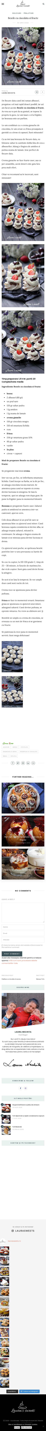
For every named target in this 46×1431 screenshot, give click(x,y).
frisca (5, 756)
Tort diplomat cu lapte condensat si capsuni (28, 1116)
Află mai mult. (26, 1427)
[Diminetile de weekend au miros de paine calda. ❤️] (4, 1342)
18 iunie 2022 (23, 23)
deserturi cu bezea (10, 751)
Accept (17, 1427)
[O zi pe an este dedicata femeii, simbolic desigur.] (4, 1362)
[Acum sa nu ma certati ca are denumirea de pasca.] (4, 1312)
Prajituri (29, 13)
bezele (15, 747)
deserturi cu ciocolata (28, 751)
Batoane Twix (40, 979)
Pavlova (14, 756)
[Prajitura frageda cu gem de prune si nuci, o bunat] (4, 1373)
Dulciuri (16, 13)
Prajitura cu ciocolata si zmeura (11, 979)
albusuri (6, 747)
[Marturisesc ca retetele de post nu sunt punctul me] (4, 1383)
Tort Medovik (17, 1127)
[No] (43, 1426)
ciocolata (24, 747)
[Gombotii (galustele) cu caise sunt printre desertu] (4, 1291)
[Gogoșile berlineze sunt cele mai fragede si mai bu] (4, 1250)
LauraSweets (24, 1230)
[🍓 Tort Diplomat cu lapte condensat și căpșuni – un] (4, 1281)
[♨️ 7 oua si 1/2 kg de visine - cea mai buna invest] (4, 1271)
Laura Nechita (8, 93)
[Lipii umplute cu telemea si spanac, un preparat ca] (4, 1352)
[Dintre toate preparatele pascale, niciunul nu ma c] (4, 1332)
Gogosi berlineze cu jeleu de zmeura (25, 1105)
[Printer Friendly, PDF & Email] (8, 743)
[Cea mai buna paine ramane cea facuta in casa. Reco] (4, 1322)
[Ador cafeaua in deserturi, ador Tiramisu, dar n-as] (4, 1261)
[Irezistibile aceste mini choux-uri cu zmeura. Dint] (4, 1301)
